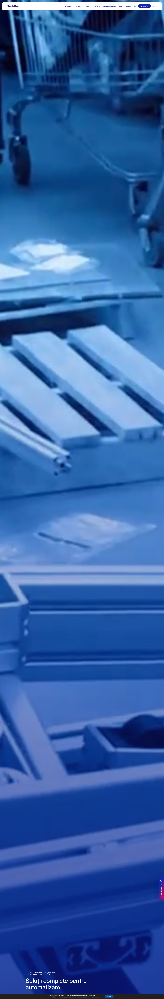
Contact (128, 6)
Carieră (121, 6)
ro (155, 6)
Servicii (88, 6)
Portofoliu (78, 6)
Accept (109, 996)
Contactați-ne (161, 890)
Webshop (145, 6)
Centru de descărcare (109, 6)
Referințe (97, 6)
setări (97, 997)
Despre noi (68, 6)
